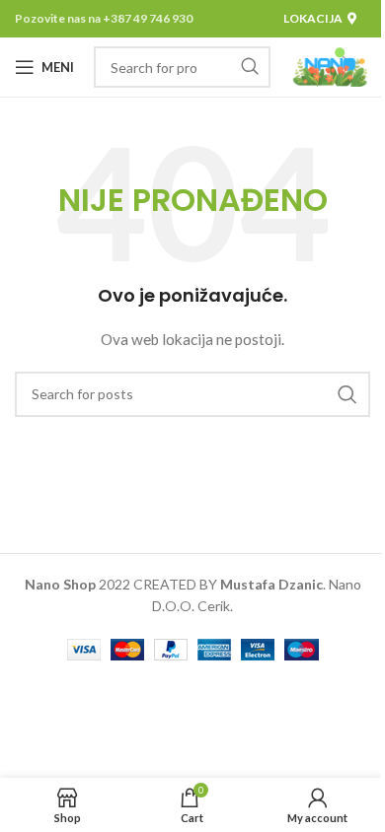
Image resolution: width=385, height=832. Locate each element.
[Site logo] (330, 65)
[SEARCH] (249, 67)
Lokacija (313, 18)
